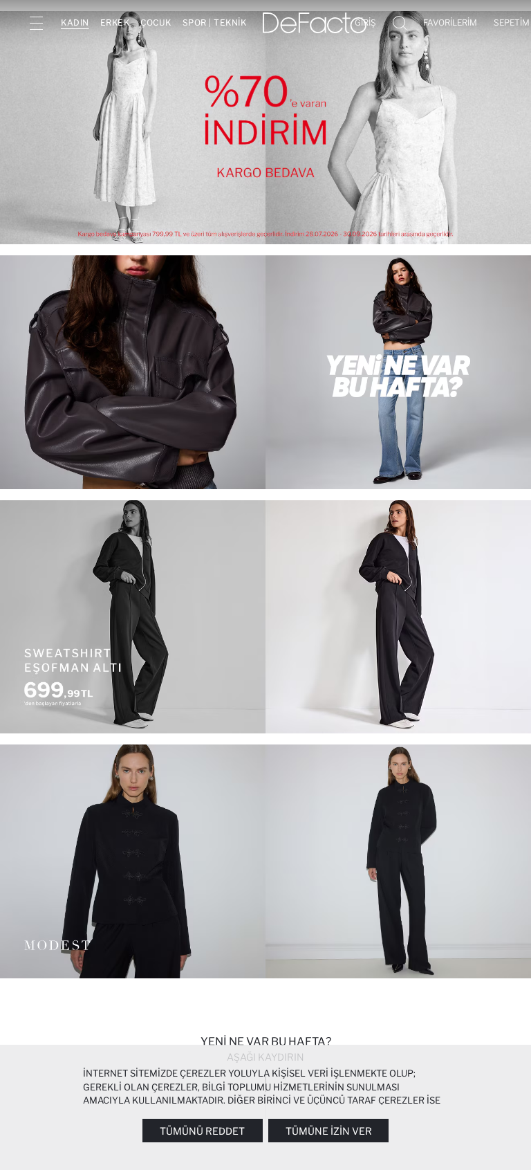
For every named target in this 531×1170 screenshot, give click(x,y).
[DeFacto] (314, 22)
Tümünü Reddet (202, 1131)
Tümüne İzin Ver (329, 1131)
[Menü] (36, 23)
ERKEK (115, 22)
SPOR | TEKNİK (215, 22)
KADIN (75, 22)
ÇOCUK (155, 22)
